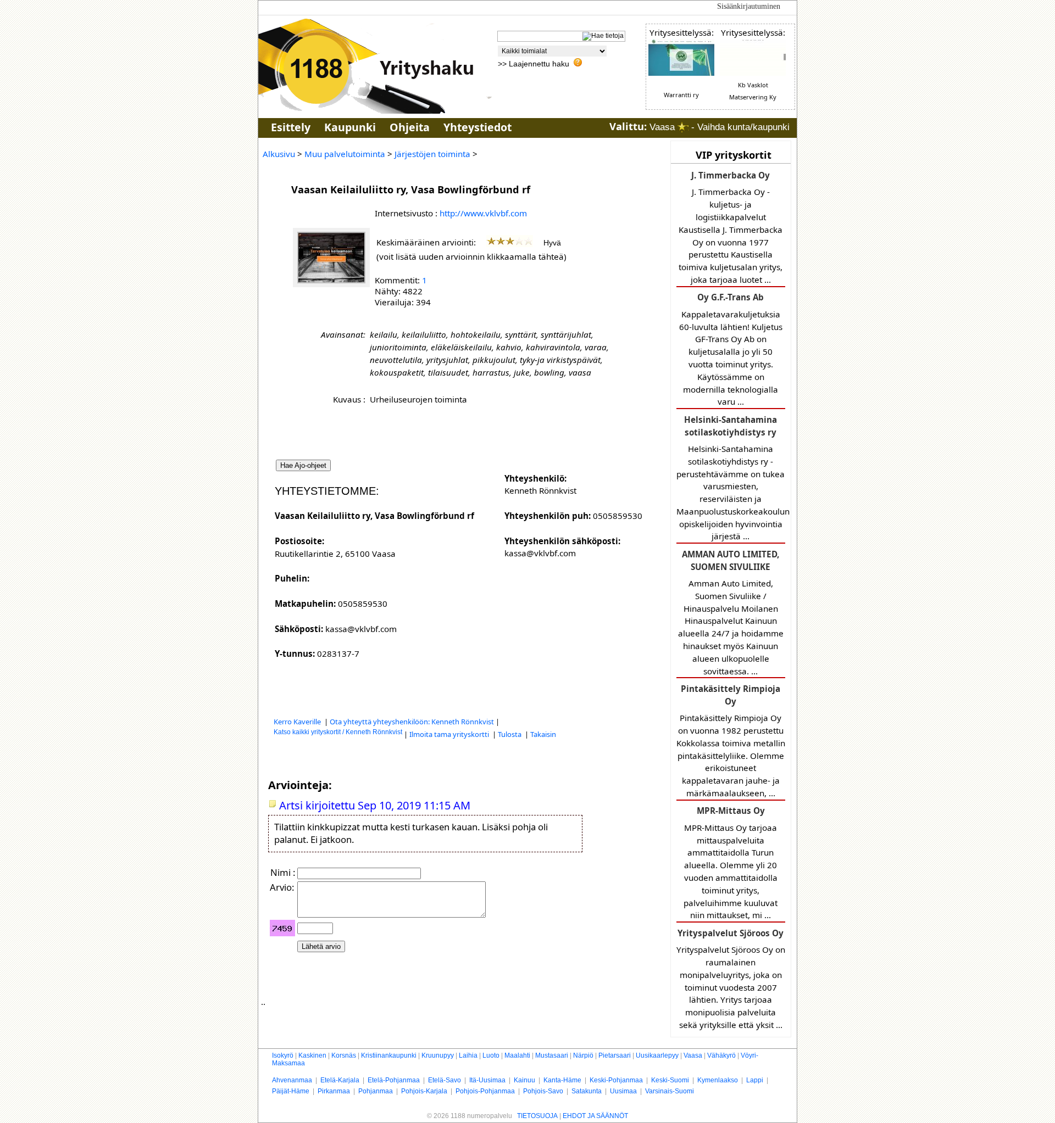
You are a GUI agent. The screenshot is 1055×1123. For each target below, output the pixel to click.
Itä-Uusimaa (487, 1080)
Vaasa (693, 1055)
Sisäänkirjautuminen (748, 6)
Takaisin (543, 734)
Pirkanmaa (334, 1091)
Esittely (290, 127)
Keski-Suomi (670, 1080)
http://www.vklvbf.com (483, 213)
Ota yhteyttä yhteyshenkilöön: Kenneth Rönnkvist (412, 722)
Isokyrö (282, 1055)
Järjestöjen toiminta (432, 153)
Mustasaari (551, 1055)
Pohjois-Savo (543, 1091)
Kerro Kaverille (298, 722)
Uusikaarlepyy (657, 1055)
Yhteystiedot (477, 127)
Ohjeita (410, 127)
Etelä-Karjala (339, 1080)
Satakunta (586, 1091)
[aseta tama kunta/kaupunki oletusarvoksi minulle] (683, 127)
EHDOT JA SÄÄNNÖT (595, 1116)
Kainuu (524, 1080)
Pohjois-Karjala (424, 1091)
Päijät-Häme (290, 1091)
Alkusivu (279, 153)
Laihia (468, 1055)
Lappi (754, 1080)
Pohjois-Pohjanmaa (485, 1091)
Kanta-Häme (562, 1080)
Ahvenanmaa (292, 1080)
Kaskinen (312, 1055)
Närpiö (583, 1055)
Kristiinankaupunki (389, 1055)
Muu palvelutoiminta (344, 153)
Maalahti (517, 1055)
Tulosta (510, 734)
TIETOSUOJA (537, 1116)
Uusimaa (623, 1091)
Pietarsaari (614, 1055)
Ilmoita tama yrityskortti (450, 734)
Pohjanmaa (375, 1091)
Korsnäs (343, 1055)
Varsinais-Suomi (669, 1091)
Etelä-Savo (444, 1080)
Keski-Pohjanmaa (616, 1080)
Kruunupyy (437, 1055)
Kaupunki (350, 127)
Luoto (490, 1055)
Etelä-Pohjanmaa (394, 1080)
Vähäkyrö (721, 1055)
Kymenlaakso (717, 1080)
